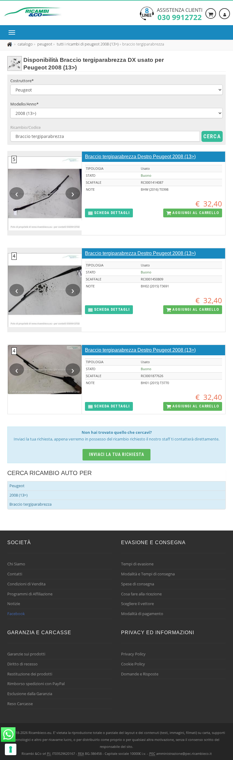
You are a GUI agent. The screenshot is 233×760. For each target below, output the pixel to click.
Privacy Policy (133, 654)
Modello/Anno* (24, 104)
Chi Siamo (16, 564)
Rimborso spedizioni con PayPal (36, 683)
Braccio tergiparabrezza (30, 504)
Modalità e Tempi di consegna (148, 574)
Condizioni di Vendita (26, 584)
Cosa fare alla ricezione (141, 594)
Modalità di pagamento (142, 613)
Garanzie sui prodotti (26, 654)
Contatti (14, 574)
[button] (109, 213)
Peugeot (17, 485)
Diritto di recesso (22, 664)
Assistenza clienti (179, 14)
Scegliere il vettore (137, 603)
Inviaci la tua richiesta (116, 454)
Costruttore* (22, 80)
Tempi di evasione (137, 564)
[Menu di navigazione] (13, 32)
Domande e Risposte (139, 674)
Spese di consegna (137, 584)
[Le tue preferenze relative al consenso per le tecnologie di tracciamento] (10, 749)
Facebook (16, 613)
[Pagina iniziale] (10, 44)
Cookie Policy (133, 664)
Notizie (13, 603)
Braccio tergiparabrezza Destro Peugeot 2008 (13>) (140, 156)
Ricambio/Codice (25, 127)
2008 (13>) (18, 495)
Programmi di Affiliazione (29, 594)
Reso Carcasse (20, 703)
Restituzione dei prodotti (29, 674)
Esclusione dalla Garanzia (29, 693)
